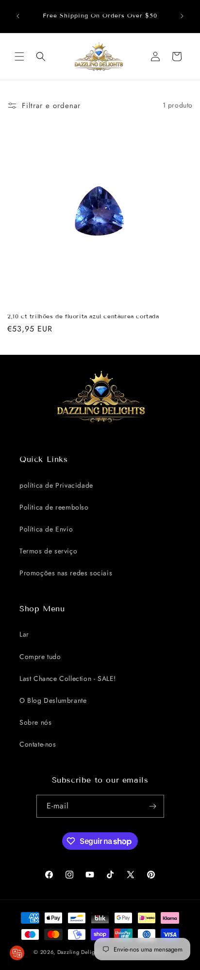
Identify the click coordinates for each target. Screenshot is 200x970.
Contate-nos (37, 744)
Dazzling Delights (79, 952)
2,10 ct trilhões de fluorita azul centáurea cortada (83, 316)
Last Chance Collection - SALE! (67, 678)
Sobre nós (35, 722)
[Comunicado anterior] (18, 16)
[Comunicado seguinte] (182, 16)
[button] (19, 56)
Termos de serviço (48, 551)
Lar (24, 634)
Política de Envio (46, 529)
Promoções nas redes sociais (65, 573)
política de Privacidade (56, 485)
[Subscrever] (153, 806)
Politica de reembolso (54, 507)
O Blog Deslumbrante (52, 700)
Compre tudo (40, 656)
